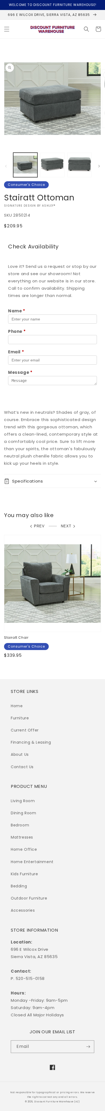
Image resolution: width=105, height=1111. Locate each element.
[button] (7, 29)
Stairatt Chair (16, 637)
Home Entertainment (32, 861)
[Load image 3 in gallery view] (79, 165)
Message (20, 372)
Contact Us (22, 767)
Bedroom (20, 825)
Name (16, 311)
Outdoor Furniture (29, 898)
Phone (17, 331)
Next (66, 526)
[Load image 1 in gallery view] (25, 165)
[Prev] (6, 166)
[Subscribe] (88, 1046)
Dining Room (23, 813)
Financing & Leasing (31, 742)
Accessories (23, 910)
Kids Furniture (24, 874)
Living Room (23, 801)
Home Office (24, 849)
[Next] (99, 166)
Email (16, 352)
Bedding (19, 886)
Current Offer (25, 730)
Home (17, 706)
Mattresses (22, 837)
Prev (39, 526)
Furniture (20, 718)
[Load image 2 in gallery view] (52, 165)
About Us (20, 754)
